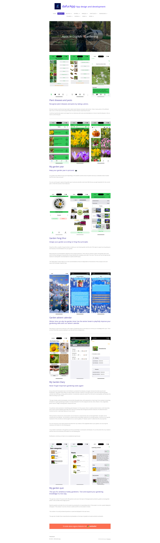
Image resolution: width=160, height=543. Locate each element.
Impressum (52, 536)
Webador (109, 539)
